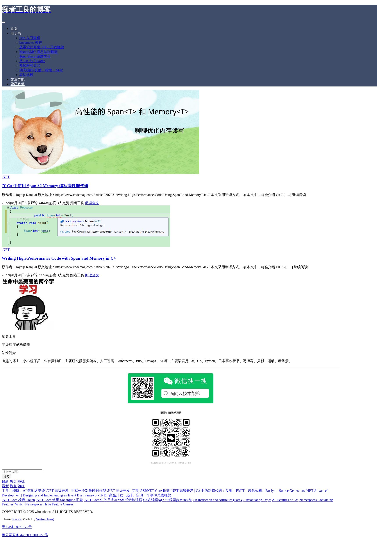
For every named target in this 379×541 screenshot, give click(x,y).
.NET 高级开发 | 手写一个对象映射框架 (76, 490)
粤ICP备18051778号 (17, 527)
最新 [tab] (5, 481)
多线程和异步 (29, 65)
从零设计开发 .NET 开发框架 (41, 47)
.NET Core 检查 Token (18, 500)
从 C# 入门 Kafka (32, 61)
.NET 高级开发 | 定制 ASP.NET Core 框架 (138, 490)
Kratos (16, 519)
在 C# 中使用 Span (45, 185)
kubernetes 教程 (30, 42)
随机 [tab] (21, 481)
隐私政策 (18, 84)
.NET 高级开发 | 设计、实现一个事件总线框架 (135, 495)
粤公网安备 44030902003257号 (25, 535)
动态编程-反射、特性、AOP (41, 70)
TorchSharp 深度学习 (34, 56)
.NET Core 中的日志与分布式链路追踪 (113, 500)
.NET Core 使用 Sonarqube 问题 (59, 500)
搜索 (6, 476)
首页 (14, 29)
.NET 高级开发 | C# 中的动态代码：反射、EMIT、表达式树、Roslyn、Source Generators (238, 490)
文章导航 (18, 79)
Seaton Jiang (45, 519)
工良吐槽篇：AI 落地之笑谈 (23, 490)
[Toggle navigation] (3, 22)
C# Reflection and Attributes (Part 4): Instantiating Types (232, 500)
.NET (6, 177)
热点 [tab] (13, 481)
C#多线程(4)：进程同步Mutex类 (167, 500)
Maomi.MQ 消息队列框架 (38, 52)
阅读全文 (92, 203)
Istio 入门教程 (29, 38)
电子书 (16, 33)
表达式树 (26, 75)
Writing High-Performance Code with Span (59, 258)
